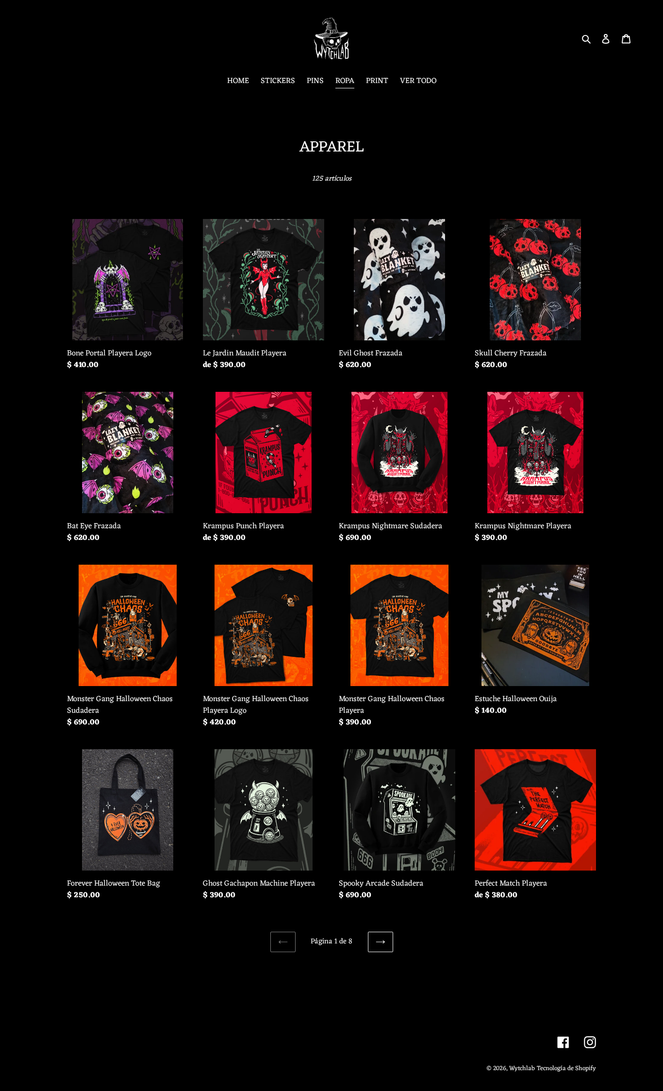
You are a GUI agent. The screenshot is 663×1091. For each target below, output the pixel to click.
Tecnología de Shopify (566, 1068)
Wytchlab (522, 1068)
